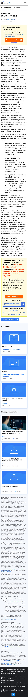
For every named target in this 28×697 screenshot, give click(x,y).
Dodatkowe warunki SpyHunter (18, 671)
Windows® (12, 310)
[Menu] (25, 2)
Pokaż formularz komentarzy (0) (10, 319)
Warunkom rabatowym (5, 570)
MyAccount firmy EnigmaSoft (10, 619)
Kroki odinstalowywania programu (12, 669)
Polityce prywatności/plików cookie (18, 569)
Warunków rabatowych (5, 662)
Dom (2, 669)
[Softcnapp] (14, 363)
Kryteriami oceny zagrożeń (6, 663)
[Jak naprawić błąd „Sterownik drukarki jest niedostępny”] (14, 450)
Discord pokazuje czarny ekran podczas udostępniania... (14, 432)
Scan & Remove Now (12, 40)
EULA (23, 34)
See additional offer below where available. (12, 34)
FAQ (18, 544)
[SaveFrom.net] (14, 337)
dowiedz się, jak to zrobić (6, 571)
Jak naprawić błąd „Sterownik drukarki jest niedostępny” (13, 460)
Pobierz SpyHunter (12, 296)
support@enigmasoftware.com (7, 617)
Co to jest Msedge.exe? (11, 486)
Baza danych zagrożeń (6, 7)
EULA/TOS (8, 569)
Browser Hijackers (6, 349)
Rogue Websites (16, 7)
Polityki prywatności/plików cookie (16, 660)
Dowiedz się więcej (5, 691)
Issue (3, 436)
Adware (22, 374)
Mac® (16, 310)
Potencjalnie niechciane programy (10, 374)
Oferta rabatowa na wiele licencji (11, 304)
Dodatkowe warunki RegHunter (8, 673)
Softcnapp (6, 372)
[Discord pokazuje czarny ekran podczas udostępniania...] (14, 423)
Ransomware (5, 403)
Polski (22, 2)
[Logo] (5, 2)
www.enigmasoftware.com (16, 601)
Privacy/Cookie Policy (9, 36)
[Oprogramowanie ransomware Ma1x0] (14, 390)
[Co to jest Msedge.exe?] (14, 477)
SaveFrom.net (7, 346)
